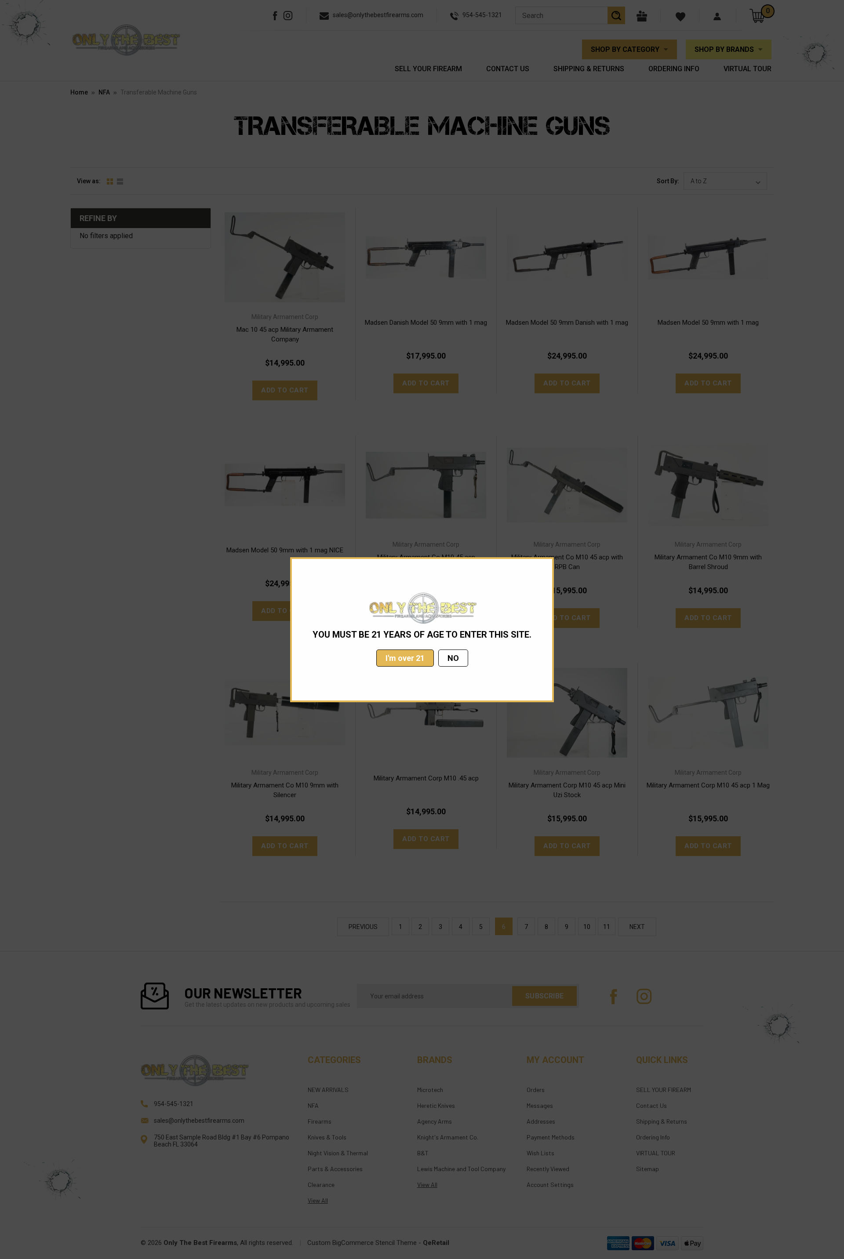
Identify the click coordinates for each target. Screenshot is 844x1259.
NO (453, 658)
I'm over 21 (405, 658)
